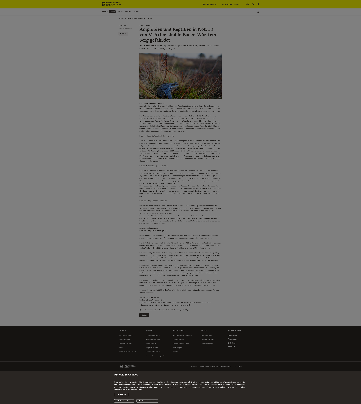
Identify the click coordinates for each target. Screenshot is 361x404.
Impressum (137, 390)
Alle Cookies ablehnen (124, 401)
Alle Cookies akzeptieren (147, 401)
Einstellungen (121, 395)
